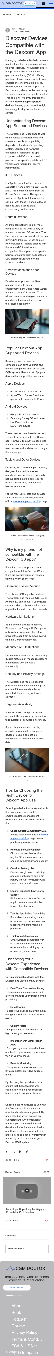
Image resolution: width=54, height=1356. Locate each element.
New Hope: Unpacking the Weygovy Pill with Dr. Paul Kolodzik (26, 1211)
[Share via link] (27, 1151)
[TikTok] (11, 1295)
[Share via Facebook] (6, 1151)
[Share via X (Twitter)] (13, 1151)
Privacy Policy (24, 1332)
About (16, 1305)
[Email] (17, 1295)
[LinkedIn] (13, 1295)
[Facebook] (9, 1295)
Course (18, 1325)
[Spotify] (19, 1295)
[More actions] (47, 30)
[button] (43, 3)
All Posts (7, 14)
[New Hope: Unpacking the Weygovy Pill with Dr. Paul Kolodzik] (27, 1190)
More (19, 14)
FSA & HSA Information (27, 1345)
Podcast (18, 1319)
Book (16, 1312)
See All (46, 1172)
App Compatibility (27, 1352)
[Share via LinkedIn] (20, 1151)
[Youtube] (15, 1295)
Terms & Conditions (27, 1339)
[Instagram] (7, 1295)
